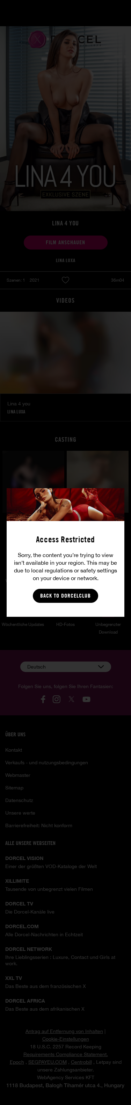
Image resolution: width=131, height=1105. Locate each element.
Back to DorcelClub (65, 595)
